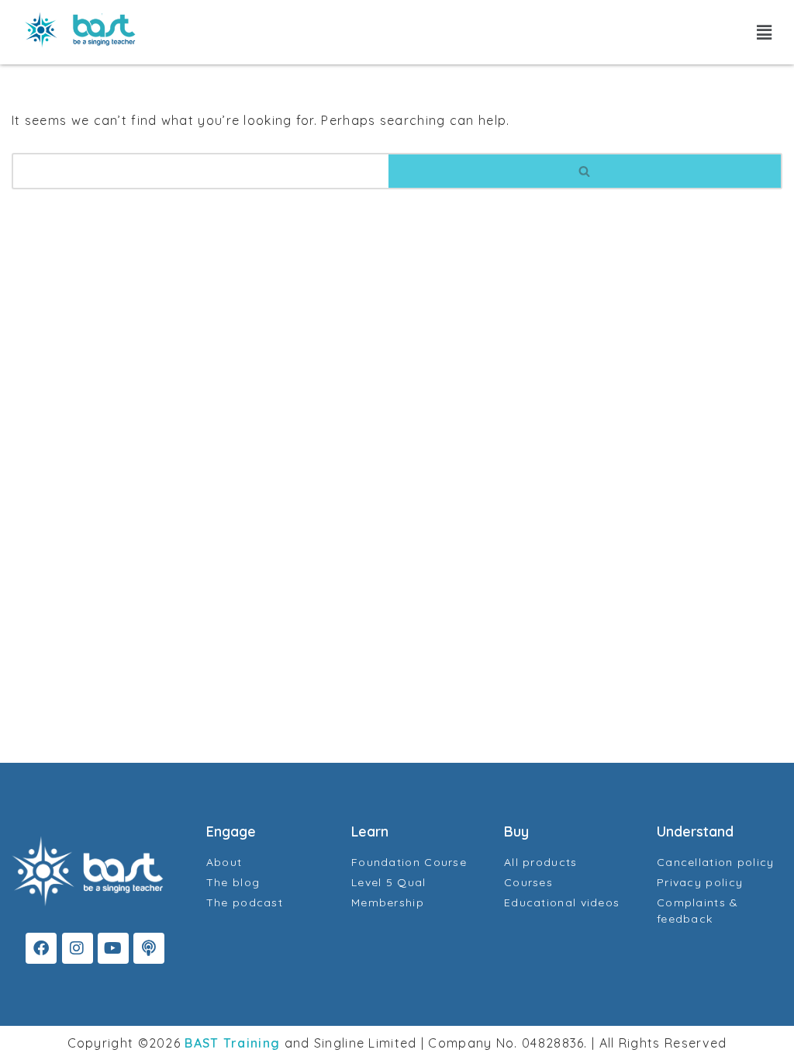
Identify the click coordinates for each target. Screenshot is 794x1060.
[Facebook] (41, 948)
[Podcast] (148, 948)
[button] (764, 32)
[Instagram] (77, 948)
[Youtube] (113, 948)
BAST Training (232, 1043)
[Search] (585, 171)
